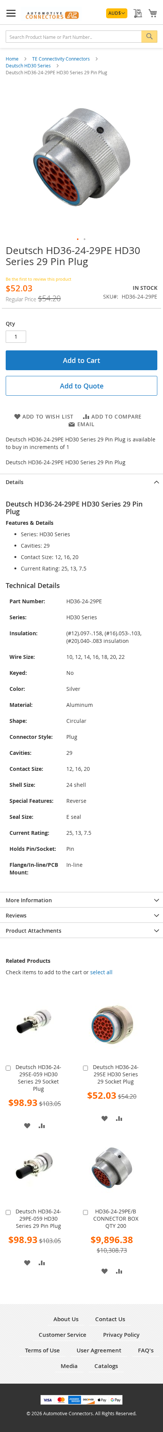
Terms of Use (42, 1350)
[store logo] (51, 14)
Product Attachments (33, 930)
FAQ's (146, 1350)
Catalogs (106, 1366)
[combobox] (81, 36)
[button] (116, 13)
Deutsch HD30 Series (29, 65)
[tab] (81, 481)
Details (15, 482)
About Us (65, 1319)
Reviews (16, 915)
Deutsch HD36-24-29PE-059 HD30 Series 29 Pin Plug (38, 1218)
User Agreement (99, 1350)
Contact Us (110, 1319)
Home (13, 59)
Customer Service (62, 1335)
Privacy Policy (121, 1335)
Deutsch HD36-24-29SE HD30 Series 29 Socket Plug (116, 1074)
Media (69, 1366)
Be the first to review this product (38, 279)
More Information (29, 900)
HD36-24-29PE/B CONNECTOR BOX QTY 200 (115, 1218)
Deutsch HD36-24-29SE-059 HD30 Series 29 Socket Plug (38, 1077)
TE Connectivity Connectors (61, 59)
